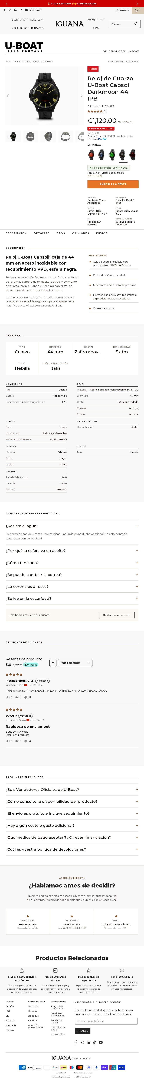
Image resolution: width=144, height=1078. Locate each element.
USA (7, 1011)
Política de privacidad (61, 1077)
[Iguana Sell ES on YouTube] (26, 10)
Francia (9, 1030)
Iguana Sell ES (84, 1058)
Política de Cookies (83, 1077)
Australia (10, 1020)
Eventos (32, 1020)
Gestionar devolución (57, 1014)
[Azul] (102, 155)
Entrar (124, 10)
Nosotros (33, 1006)
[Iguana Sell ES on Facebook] (4, 10)
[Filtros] (53, 663)
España (9, 1006)
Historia (32, 1011)
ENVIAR (82, 1031)
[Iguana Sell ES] (70, 24)
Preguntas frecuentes (57, 1007)
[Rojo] (91, 155)
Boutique (33, 1015)
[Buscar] (136, 24)
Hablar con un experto (116, 615)
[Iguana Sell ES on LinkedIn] (15, 10)
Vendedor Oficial (57, 1021)
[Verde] (112, 155)
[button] (20, 20)
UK (7, 1015)
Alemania (10, 1025)
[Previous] (8, 95)
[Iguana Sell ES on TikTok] (20, 10)
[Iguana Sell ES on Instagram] (9, 10)
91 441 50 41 (35, 10)
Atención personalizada (36, 1026)
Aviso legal (61, 1073)
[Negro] (123, 155)
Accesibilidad (58, 1034)
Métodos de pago (58, 1028)
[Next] (81, 95)
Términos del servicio (83, 1073)
